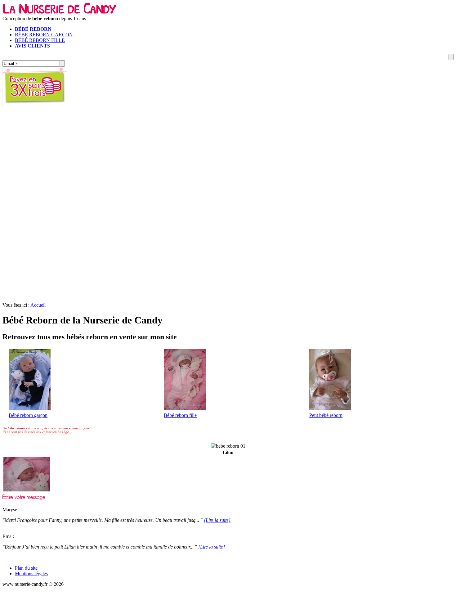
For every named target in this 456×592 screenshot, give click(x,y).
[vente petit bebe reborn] (330, 408)
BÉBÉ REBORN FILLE (40, 40)
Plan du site (26, 568)
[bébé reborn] (59, 13)
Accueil (38, 305)
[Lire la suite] (217, 520)
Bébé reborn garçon (28, 415)
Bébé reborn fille (180, 415)
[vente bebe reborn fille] (185, 408)
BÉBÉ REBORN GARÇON (44, 34)
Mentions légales (31, 573)
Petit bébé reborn (325, 415)
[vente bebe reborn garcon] (30, 408)
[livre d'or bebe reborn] (23, 498)
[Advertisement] (228, 208)
